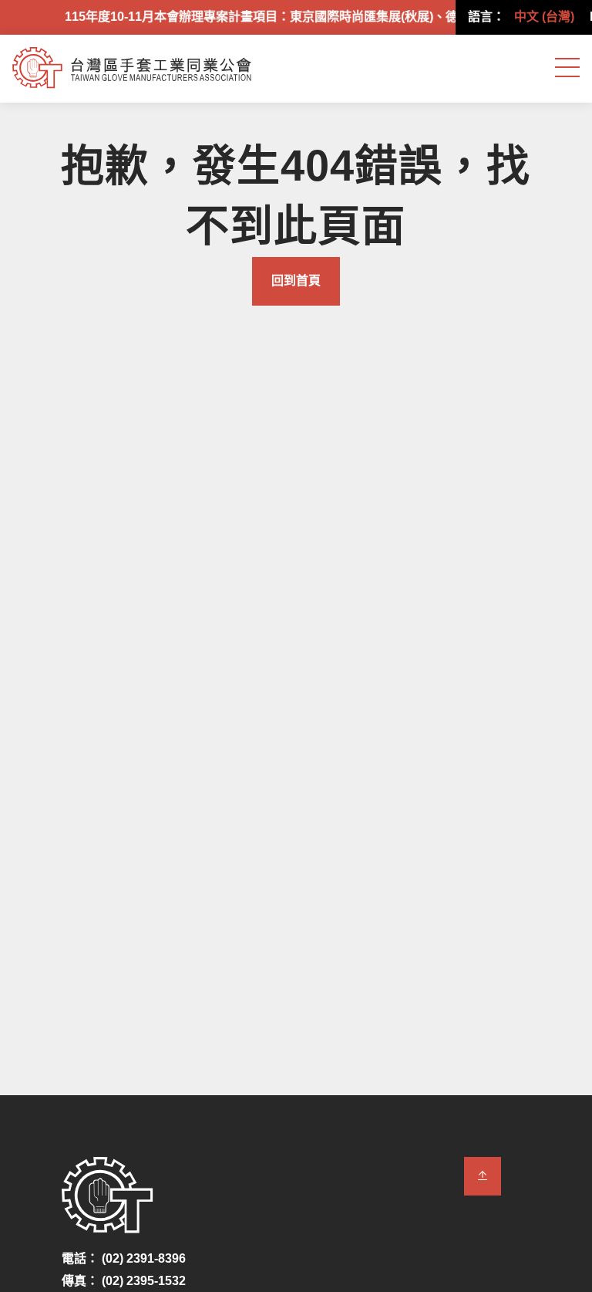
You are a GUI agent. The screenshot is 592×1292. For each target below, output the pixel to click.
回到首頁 (296, 280)
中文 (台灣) (544, 16)
